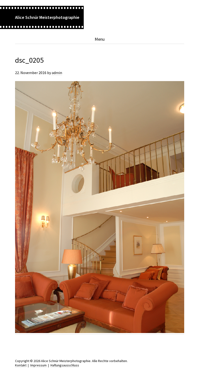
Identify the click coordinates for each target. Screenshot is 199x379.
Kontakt (20, 365)
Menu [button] (100, 39)
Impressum (38, 365)
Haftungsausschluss (64, 365)
